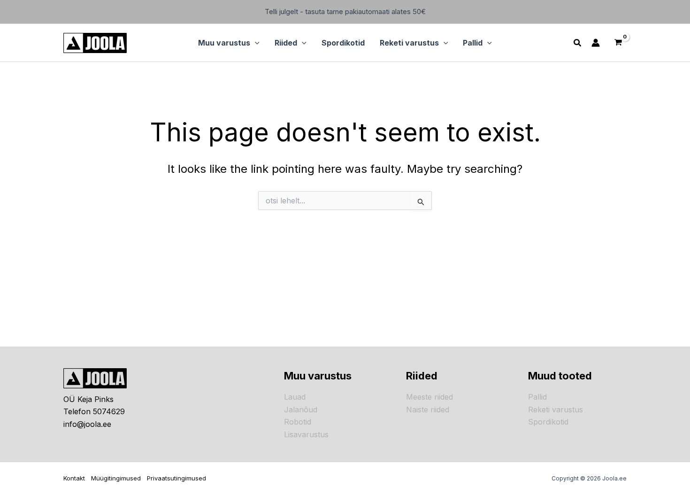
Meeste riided (429, 397)
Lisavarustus (306, 434)
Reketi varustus (555, 409)
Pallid (537, 397)
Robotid (297, 421)
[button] (255, 43)
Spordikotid (548, 421)
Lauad (295, 397)
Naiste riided (427, 409)
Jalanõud (300, 409)
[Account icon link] (595, 43)
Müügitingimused (116, 478)
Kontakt (74, 478)
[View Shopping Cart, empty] (618, 42)
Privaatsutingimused (176, 478)
